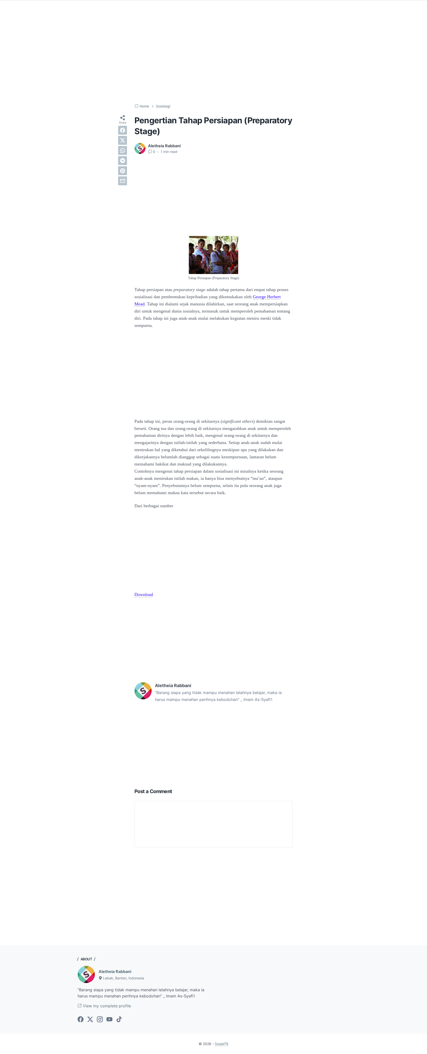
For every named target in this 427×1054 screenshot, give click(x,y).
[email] (122, 180)
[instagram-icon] (100, 1019)
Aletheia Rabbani (115, 971)
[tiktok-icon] (119, 1019)
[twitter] (122, 140)
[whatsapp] (122, 150)
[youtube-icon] (109, 1019)
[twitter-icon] (90, 1019)
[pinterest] (122, 170)
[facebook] (122, 130)
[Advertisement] (213, 59)
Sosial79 (221, 1044)
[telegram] (122, 160)
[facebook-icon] (81, 1019)
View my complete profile (106, 1005)
